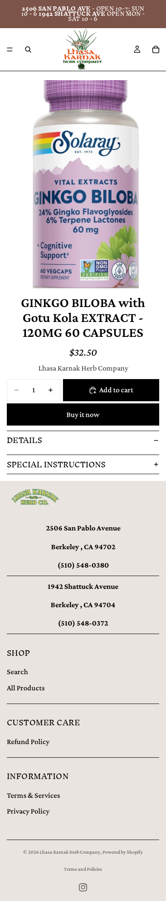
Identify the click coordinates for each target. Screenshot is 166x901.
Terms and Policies (83, 869)
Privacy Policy (28, 811)
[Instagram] (83, 887)
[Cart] (155, 49)
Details (24, 440)
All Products (26, 688)
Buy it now (83, 414)
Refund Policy (28, 741)
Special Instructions (56, 464)
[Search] (28, 49)
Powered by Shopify (123, 852)
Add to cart (116, 389)
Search (17, 671)
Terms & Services (33, 795)
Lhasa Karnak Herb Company (70, 852)
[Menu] (10, 49)
